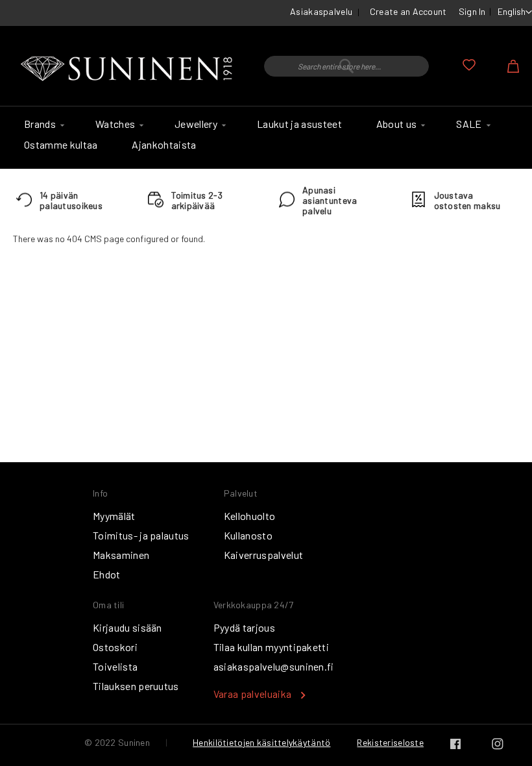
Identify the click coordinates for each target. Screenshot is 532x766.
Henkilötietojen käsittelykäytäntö (261, 742)
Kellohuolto (250, 516)
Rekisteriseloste (390, 742)
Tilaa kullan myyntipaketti (271, 647)
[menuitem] (42, 124)
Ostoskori (115, 647)
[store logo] (129, 69)
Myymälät (114, 516)
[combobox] (346, 66)
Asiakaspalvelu (321, 11)
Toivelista (115, 666)
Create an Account (408, 11)
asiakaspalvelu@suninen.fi (273, 666)
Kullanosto (248, 535)
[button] (515, 12)
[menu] (266, 137)
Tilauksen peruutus (136, 686)
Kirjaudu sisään (127, 627)
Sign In (472, 11)
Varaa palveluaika (252, 693)
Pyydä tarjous (244, 627)
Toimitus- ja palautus (141, 535)
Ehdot (107, 574)
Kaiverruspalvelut (263, 555)
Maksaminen (121, 555)
